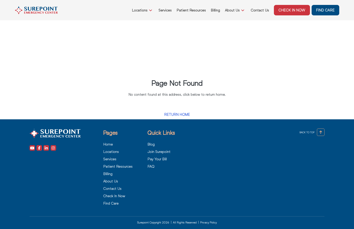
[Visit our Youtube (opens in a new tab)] (32, 148)
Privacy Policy (208, 222)
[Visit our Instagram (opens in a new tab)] (53, 148)
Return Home (177, 114)
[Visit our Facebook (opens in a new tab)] (39, 148)
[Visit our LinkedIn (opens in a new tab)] (46, 148)
